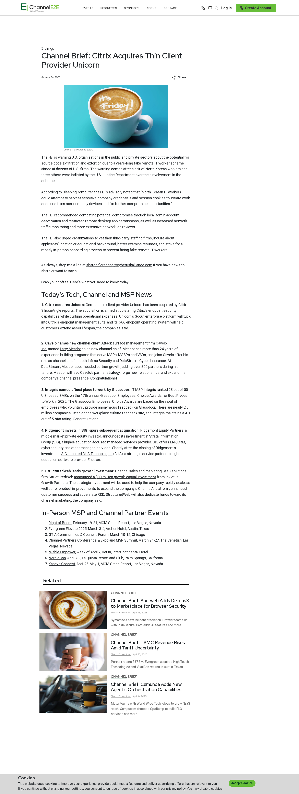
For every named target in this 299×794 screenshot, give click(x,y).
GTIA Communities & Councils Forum (79, 534)
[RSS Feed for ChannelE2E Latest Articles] (203, 8)
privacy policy (176, 789)
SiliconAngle (51, 310)
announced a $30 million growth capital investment (115, 477)
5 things (47, 48)
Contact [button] (170, 8)
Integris (150, 389)
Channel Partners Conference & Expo (78, 540)
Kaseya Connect (62, 564)
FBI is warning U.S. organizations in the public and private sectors (100, 157)
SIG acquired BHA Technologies (86, 454)
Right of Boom (60, 523)
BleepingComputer (78, 192)
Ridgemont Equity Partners (161, 430)
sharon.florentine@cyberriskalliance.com (119, 265)
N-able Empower (62, 552)
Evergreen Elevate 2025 (68, 528)
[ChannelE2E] (40, 7)
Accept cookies (242, 783)
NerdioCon (57, 558)
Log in (226, 8)
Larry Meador (70, 349)
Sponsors (132, 8)
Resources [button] (108, 8)
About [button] (151, 8)
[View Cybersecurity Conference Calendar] (210, 7)
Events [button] (88, 8)
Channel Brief (124, 593)
